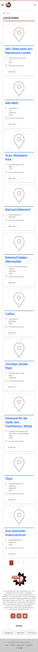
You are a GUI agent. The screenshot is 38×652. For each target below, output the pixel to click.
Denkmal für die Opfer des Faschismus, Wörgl (18, 422)
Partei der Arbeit (32, 633)
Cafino (9, 314)
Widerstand (19, 633)
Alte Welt (11, 103)
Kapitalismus (8, 633)
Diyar (9, 478)
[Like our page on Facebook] (16, 648)
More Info (12, 72)
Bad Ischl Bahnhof (17, 209)
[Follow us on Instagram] (19, 648)
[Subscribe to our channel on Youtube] (21, 648)
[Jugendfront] (8, 5)
